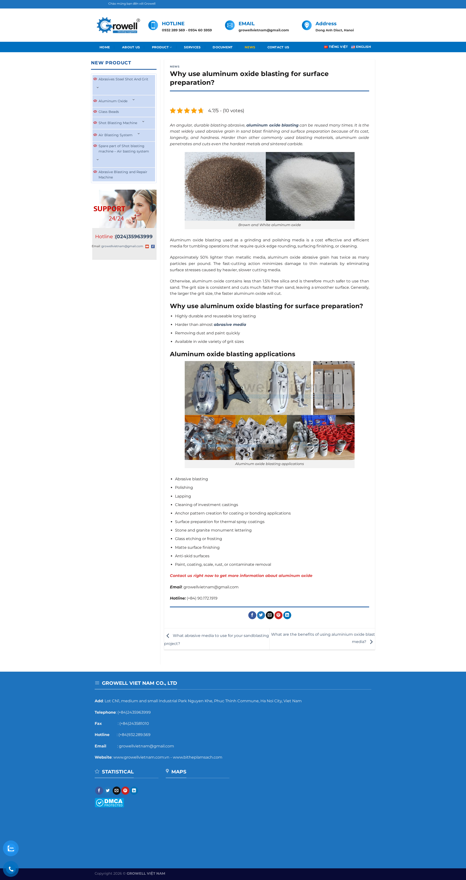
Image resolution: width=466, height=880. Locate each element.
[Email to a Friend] (270, 615)
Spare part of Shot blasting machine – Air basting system (124, 148)
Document (223, 47)
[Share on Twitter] (261, 615)
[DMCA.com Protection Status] (109, 802)
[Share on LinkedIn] (287, 615)
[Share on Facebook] (252, 615)
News (250, 47)
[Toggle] (97, 87)
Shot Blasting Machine (118, 123)
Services (192, 47)
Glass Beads (109, 112)
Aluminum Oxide (113, 101)
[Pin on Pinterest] (279, 615)
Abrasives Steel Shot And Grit (123, 79)
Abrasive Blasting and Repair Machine (123, 174)
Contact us (278, 47)
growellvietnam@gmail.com (122, 246)
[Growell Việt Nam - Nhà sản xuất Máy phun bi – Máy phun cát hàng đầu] (118, 25)
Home (105, 47)
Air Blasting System (116, 135)
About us (131, 47)
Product (160, 47)
